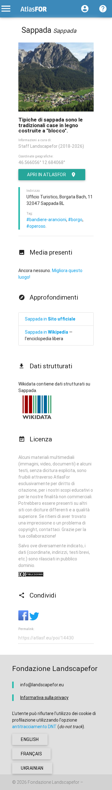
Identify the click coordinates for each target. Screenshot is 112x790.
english (30, 739)
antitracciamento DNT (34, 726)
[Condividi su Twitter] (34, 619)
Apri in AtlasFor (46, 174)
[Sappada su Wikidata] (37, 419)
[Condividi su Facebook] (23, 619)
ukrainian (32, 768)
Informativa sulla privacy (44, 697)
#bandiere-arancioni (46, 219)
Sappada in (50, 319)
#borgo (75, 219)
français (31, 754)
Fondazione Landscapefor (53, 782)
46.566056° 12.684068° (41, 162)
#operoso (35, 226)
